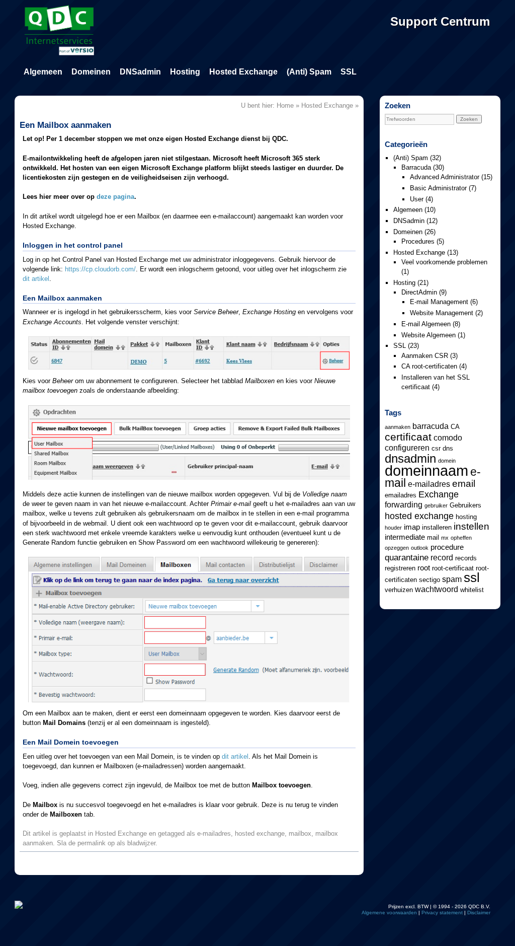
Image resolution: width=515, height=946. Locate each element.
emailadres (400, 495)
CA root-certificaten (429, 366)
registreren (400, 568)
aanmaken (397, 427)
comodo (448, 437)
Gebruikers (465, 505)
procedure (447, 547)
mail (433, 537)
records (466, 558)
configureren (407, 447)
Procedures (418, 241)
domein (447, 461)
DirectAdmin (419, 292)
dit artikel (36, 278)
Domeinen (91, 71)
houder (393, 528)
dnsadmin (410, 458)
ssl (472, 577)
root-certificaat (453, 568)
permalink (91, 843)
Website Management (441, 313)
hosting (466, 517)
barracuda (430, 425)
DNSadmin (140, 71)
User (416, 199)
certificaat (408, 437)
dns (448, 448)
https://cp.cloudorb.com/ (100, 269)
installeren (437, 527)
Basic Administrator (438, 188)
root (423, 568)
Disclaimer (478, 912)
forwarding (403, 504)
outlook (419, 548)
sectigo (429, 580)
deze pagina (115, 196)
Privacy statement (442, 912)
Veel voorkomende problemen (444, 262)
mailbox (300, 833)
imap (412, 527)
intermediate (405, 537)
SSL (348, 71)
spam (452, 579)
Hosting (185, 71)
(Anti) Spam (309, 71)
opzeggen (397, 548)
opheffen (461, 538)
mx (445, 538)
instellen (471, 526)
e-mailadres (214, 833)
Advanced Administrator (444, 177)
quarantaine (406, 557)
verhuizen (399, 590)
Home (285, 105)
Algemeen (43, 71)
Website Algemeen (428, 335)
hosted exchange (260, 833)
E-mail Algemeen (426, 324)
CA (455, 426)
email (463, 483)
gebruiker (436, 505)
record (442, 557)
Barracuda (416, 167)
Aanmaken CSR (424, 355)
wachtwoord (436, 589)
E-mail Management (439, 302)
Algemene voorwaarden (389, 912)
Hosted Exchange (243, 71)
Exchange (438, 494)
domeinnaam (426, 470)
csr (436, 448)
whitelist (472, 590)
